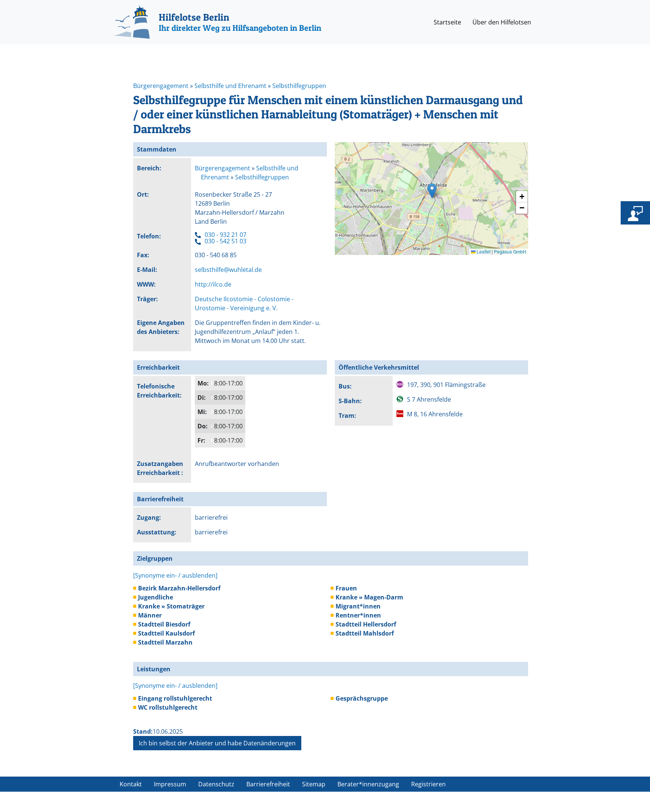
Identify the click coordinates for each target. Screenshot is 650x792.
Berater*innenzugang (368, 784)
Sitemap (313, 784)
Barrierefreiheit (268, 784)
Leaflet (483, 251)
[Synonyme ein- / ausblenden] (175, 575)
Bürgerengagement (160, 86)
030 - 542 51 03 (225, 241)
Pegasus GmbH (510, 251)
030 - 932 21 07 (225, 235)
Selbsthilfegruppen (299, 86)
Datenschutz (216, 784)
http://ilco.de (213, 284)
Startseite (447, 22)
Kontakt (131, 784)
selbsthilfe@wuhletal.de (228, 270)
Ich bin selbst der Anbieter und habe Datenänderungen (217, 743)
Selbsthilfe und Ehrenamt (230, 86)
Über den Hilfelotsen (501, 22)
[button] (432, 191)
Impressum (170, 784)
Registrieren (428, 784)
